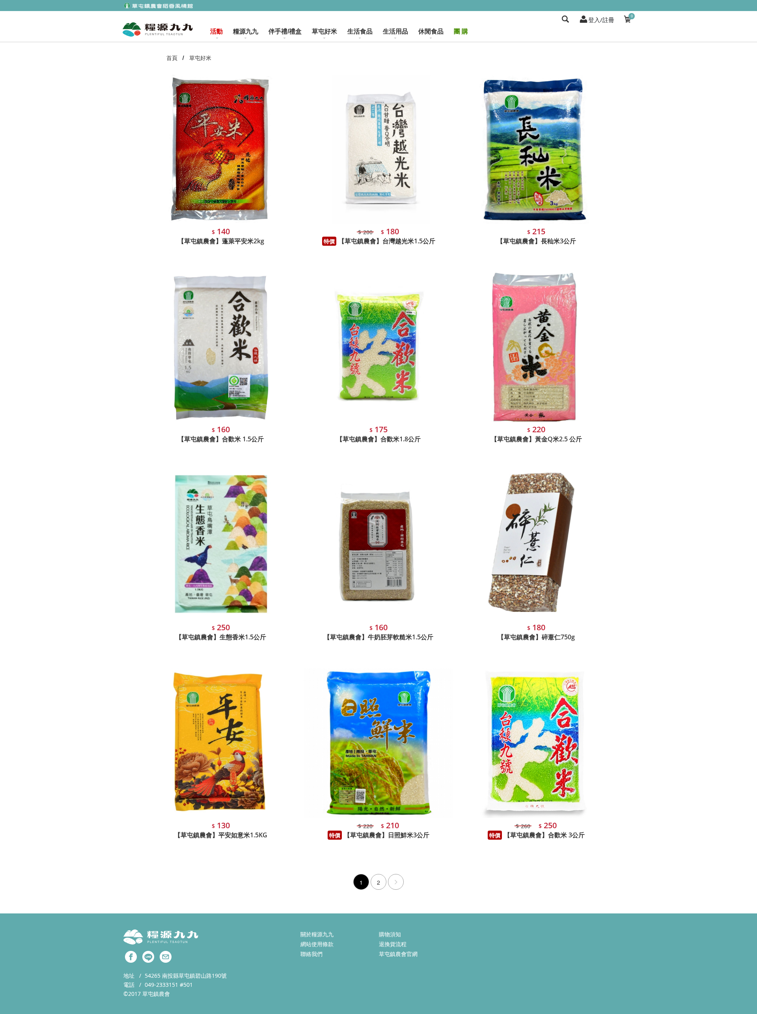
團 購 (461, 31)
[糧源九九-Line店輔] (148, 956)
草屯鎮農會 (156, 993)
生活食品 (360, 31)
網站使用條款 (317, 944)
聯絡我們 (311, 954)
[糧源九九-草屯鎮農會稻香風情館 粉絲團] (131, 956)
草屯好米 (324, 31)
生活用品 (395, 31)
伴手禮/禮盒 (285, 31)
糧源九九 (245, 31)
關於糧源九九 (317, 934)
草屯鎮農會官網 (398, 954)
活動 (216, 31)
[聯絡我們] (166, 956)
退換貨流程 (392, 944)
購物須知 (390, 934)
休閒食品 (431, 31)
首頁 (171, 58)
